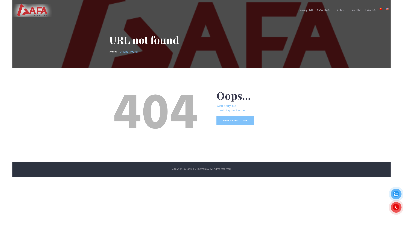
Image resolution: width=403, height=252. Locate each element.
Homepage (231, 121)
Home (113, 52)
